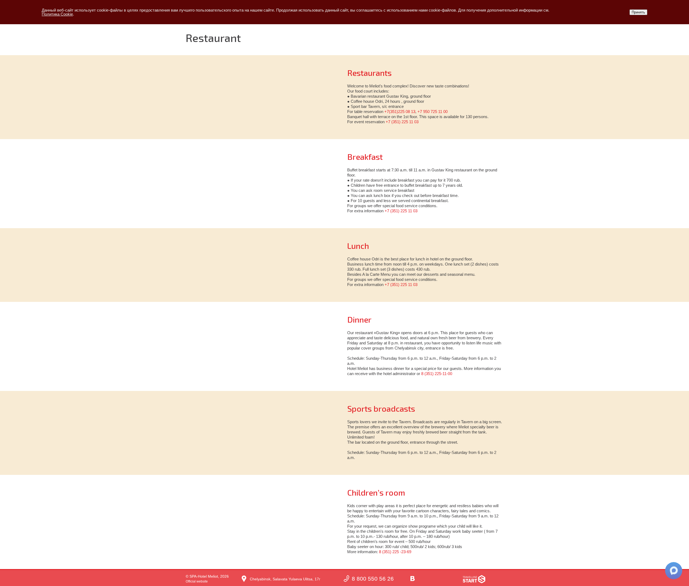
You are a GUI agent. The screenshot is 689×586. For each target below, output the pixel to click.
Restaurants (369, 72)
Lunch (358, 245)
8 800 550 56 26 (373, 578)
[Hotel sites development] (474, 579)
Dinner (359, 319)
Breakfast (365, 156)
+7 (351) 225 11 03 (402, 121)
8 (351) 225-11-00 (436, 373)
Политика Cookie (57, 14)
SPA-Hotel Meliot (203, 576)
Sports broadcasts (381, 408)
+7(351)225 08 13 (399, 111)
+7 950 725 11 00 (432, 111)
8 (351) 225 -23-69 (395, 551)
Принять (638, 12)
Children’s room (376, 492)
